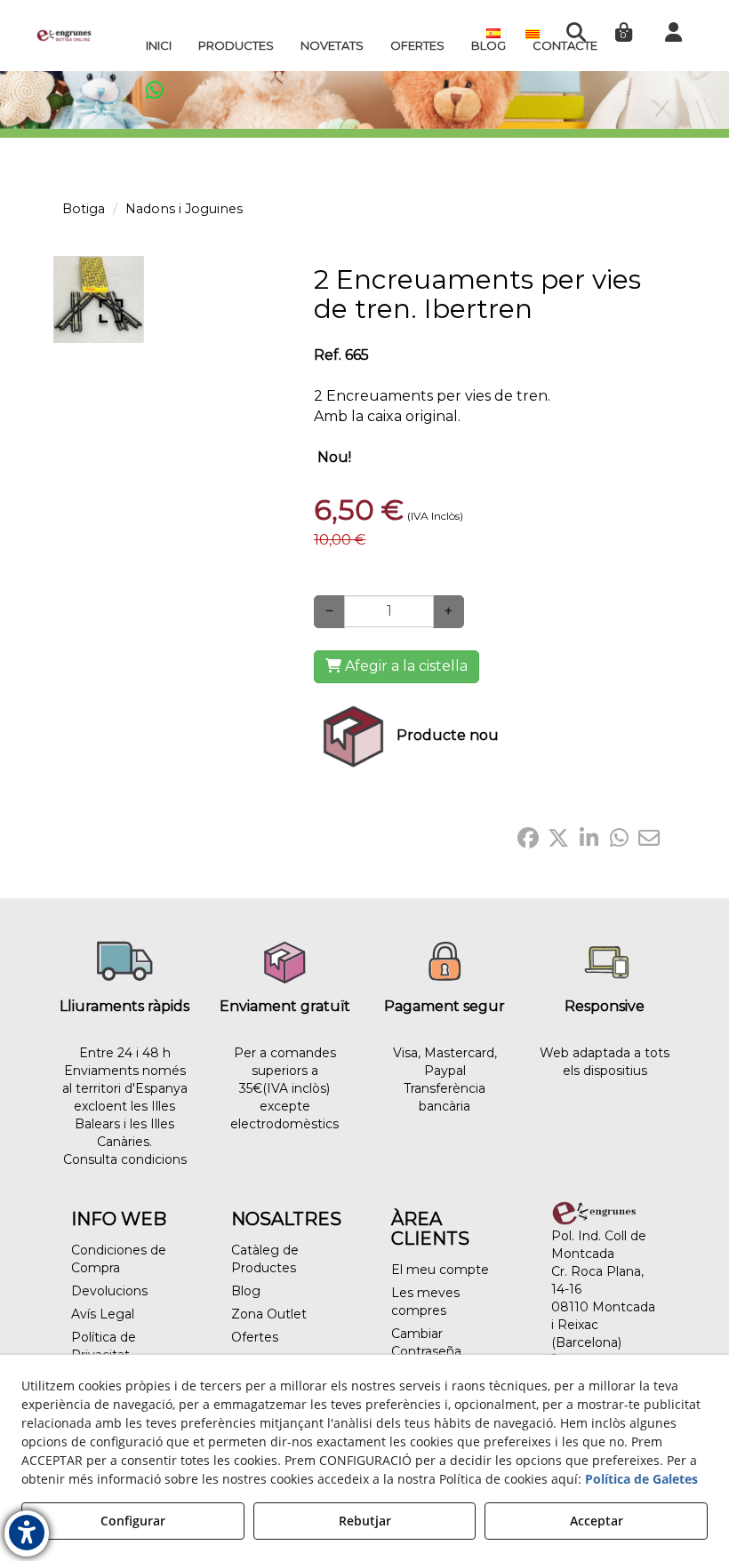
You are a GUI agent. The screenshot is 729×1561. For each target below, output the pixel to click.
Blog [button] (245, 1291)
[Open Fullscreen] (111, 311)
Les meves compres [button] (425, 1301)
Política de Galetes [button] (641, 1478)
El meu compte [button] (440, 1270)
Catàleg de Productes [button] (265, 1259)
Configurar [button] (132, 1520)
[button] (64, 35)
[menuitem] (158, 45)
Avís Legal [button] (102, 1314)
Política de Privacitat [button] (103, 1346)
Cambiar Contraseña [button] (426, 1342)
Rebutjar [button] (365, 1520)
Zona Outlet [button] (269, 1314)
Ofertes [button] (254, 1337)
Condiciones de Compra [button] (118, 1259)
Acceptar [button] (596, 1520)
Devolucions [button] (109, 1291)
